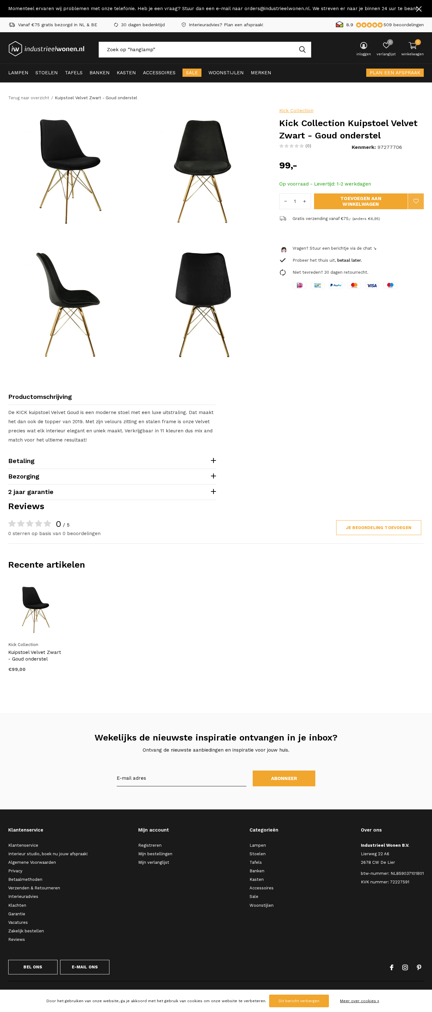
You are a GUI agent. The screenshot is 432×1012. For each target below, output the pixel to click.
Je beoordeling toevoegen (378, 527)
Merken (261, 73)
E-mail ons (85, 967)
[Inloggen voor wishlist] (416, 201)
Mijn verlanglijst (153, 862)
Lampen (18, 73)
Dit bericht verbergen (299, 1001)
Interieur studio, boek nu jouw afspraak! (48, 853)
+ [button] (304, 201)
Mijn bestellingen (155, 853)
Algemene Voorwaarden (32, 862)
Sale (192, 73)
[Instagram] (405, 967)
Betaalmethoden (25, 879)
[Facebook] (391, 967)
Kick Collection (296, 110)
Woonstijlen (226, 73)
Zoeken (302, 50)
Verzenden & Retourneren (34, 888)
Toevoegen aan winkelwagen (360, 201)
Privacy (15, 871)
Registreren (150, 845)
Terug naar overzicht (28, 97)
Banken (99, 73)
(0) (308, 145)
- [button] (285, 201)
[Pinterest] (419, 967)
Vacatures (18, 922)
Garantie (16, 913)
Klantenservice (23, 845)
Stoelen (46, 73)
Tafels (74, 73)
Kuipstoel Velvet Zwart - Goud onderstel (34, 655)
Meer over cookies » (359, 1001)
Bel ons (32, 967)
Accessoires (159, 73)
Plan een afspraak (395, 73)
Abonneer (284, 778)
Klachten (17, 905)
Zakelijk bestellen (26, 931)
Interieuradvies (23, 896)
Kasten (126, 73)
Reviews (16, 939)
